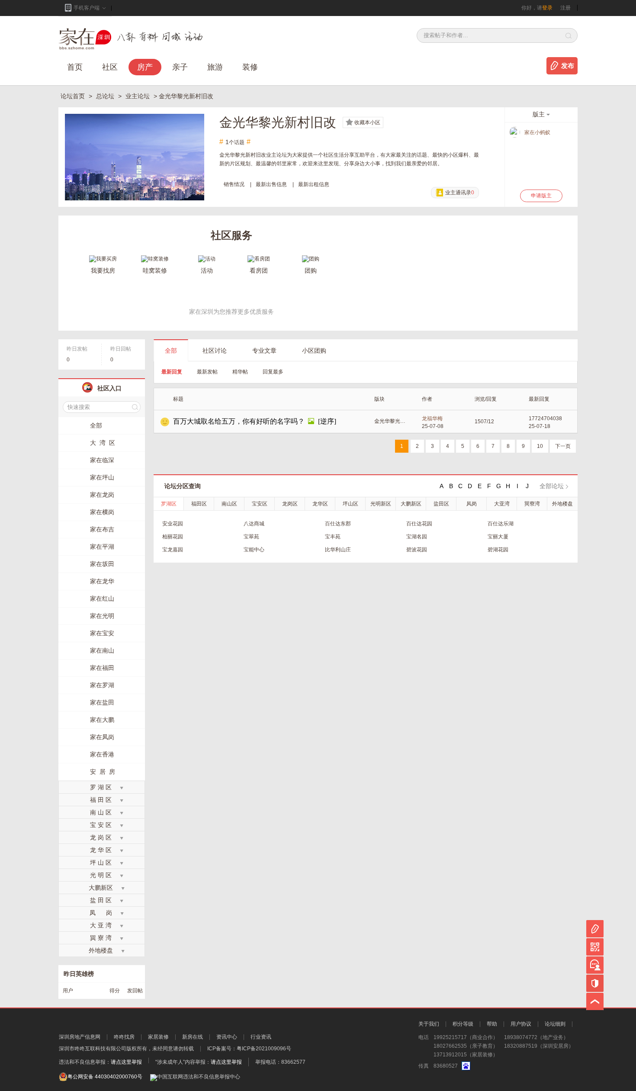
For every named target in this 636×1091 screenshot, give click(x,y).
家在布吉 (102, 529)
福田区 (199, 504)
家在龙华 (102, 581)
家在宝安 (102, 633)
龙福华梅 (432, 418)
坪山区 (350, 504)
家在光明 (102, 615)
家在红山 (102, 598)
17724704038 (545, 418)
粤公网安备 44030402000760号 (104, 1077)
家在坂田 (102, 563)
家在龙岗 (102, 494)
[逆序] (327, 421)
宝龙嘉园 (172, 550)
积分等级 (463, 1024)
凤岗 (471, 504)
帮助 (492, 1024)
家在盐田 (102, 702)
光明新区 (380, 504)
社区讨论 (214, 350)
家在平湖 (102, 546)
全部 (171, 350)
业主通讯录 (459, 193)
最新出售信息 (271, 184)
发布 (567, 65)
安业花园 (172, 524)
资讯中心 (226, 1037)
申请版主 (541, 196)
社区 (110, 67)
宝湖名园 (416, 537)
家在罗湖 (102, 685)
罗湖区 (169, 504)
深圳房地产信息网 (79, 1037)
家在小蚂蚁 (537, 132)
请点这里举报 (126, 1062)
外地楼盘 (562, 504)
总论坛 (106, 96)
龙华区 (320, 504)
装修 (250, 67)
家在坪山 (102, 477)
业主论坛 (138, 96)
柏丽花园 (172, 537)
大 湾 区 (102, 442)
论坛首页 (74, 96)
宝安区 (259, 504)
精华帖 (240, 372)
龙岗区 (290, 504)
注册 (565, 8)
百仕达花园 (419, 524)
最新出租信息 (313, 184)
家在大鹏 (102, 719)
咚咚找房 (124, 1037)
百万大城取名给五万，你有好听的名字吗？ (239, 421)
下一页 (563, 446)
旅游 (215, 67)
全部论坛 (552, 486)
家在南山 (102, 650)
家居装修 (158, 1037)
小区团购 (314, 350)
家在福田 (102, 667)
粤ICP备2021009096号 (264, 1049)
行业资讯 (261, 1037)
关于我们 (428, 1024)
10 (540, 446)
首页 (75, 67)
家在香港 (102, 754)
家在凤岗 (102, 737)
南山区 (229, 504)
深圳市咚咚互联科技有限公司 (92, 1049)
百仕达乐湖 (501, 524)
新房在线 (192, 1037)
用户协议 (521, 1024)
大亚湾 (502, 504)
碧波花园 (416, 550)
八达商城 (254, 524)
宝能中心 (254, 550)
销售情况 (234, 184)
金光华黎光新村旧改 (390, 421)
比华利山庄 (338, 550)
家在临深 (102, 460)
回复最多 (273, 372)
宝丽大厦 (498, 537)
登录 (547, 8)
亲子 (180, 67)
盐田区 (441, 504)
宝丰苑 (332, 537)
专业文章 (264, 350)
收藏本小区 (367, 122)
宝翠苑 (251, 537)
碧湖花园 (498, 550)
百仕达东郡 (338, 524)
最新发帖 (207, 372)
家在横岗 (102, 511)
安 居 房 (102, 771)
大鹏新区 (411, 504)
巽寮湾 (532, 504)
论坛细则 (555, 1024)
